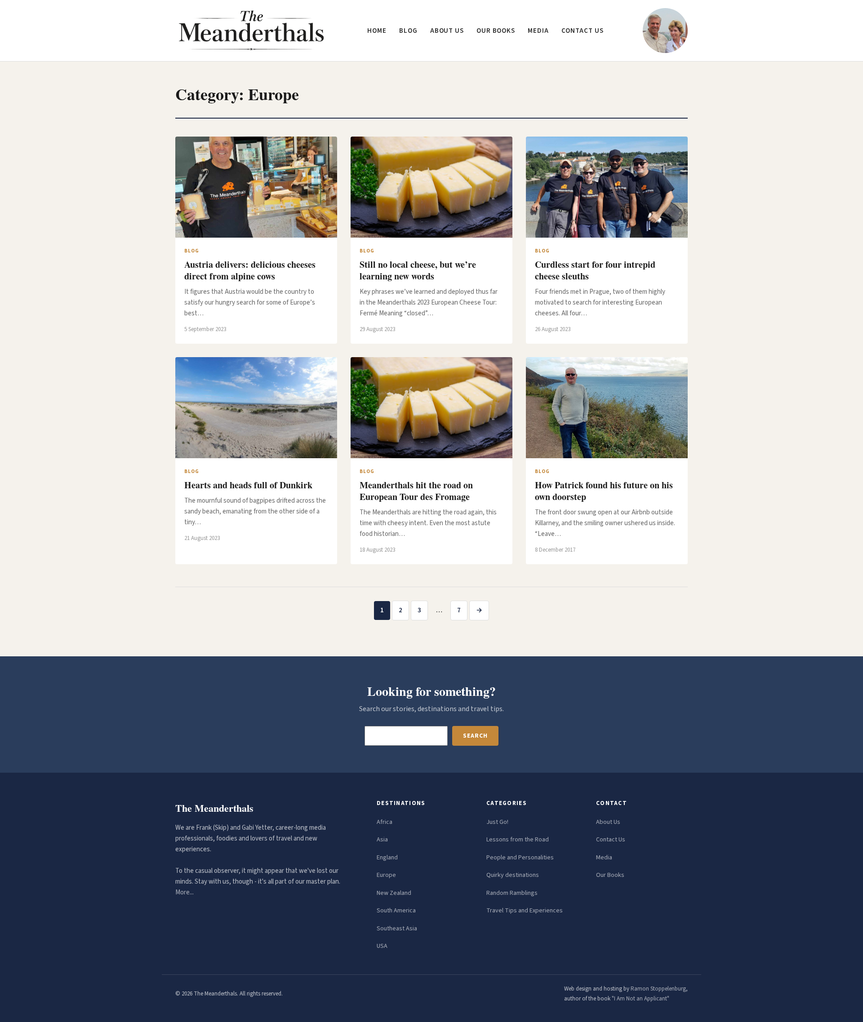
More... (184, 892)
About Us (608, 822)
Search (475, 735)
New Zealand (394, 893)
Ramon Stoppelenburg (658, 989)
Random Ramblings (512, 893)
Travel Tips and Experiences (524, 910)
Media (538, 30)
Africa (384, 822)
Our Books (495, 30)
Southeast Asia (397, 928)
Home (377, 30)
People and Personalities (520, 857)
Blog (408, 30)
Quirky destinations (512, 875)
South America (396, 910)
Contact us (582, 30)
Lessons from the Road (517, 839)
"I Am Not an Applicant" (640, 999)
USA (382, 946)
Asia (382, 839)
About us (447, 30)
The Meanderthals (214, 808)
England (387, 857)
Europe (386, 875)
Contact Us (610, 839)
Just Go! (497, 822)
